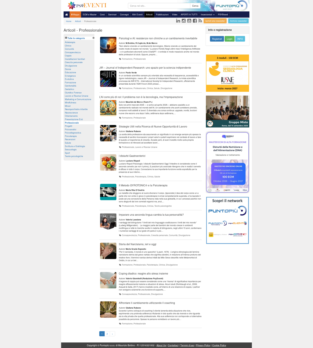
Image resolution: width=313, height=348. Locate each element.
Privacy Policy (203, 345)
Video (174, 14)
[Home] (66, 14)
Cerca (195, 5)
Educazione (70, 72)
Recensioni (70, 139)
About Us (161, 345)
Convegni (124, 14)
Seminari (112, 14)
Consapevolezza (73, 52)
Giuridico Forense (73, 92)
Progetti (68, 125)
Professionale (72, 122)
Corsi (102, 14)
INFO (240, 38)
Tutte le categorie (76, 38)
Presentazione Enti (74, 119)
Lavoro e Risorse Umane (76, 95)
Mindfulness (70, 102)
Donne (68, 69)
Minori (68, 105)
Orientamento (71, 115)
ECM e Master (90, 14)
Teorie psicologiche (74, 156)
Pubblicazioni (162, 14)
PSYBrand (223, 14)
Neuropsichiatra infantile (76, 109)
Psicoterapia (71, 136)
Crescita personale (73, 62)
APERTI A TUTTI (189, 14)
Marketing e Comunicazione (78, 99)
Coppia (68, 55)
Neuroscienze (71, 112)
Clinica (68, 45)
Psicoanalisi (70, 129)
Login (229, 38)
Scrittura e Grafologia (75, 146)
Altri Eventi (137, 14)
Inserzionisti (207, 14)
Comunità (69, 48)
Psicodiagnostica (73, 132)
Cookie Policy (219, 345)
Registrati (217, 38)
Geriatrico (69, 89)
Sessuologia (70, 149)
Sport (67, 152)
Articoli (149, 14)
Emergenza (70, 75)
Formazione (70, 82)
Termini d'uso (187, 345)
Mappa (75, 14)
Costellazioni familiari (75, 58)
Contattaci (173, 345)
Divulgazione (71, 65)
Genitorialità (70, 85)
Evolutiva (69, 79)
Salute (68, 142)
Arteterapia (70, 42)
